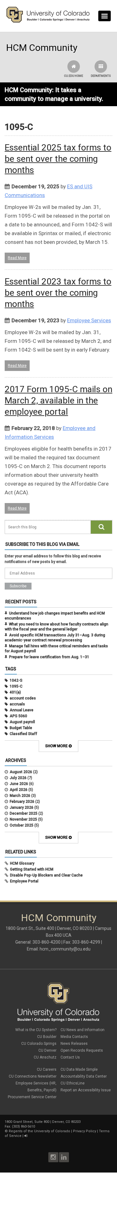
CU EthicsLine (73, 1083)
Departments (101, 75)
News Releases (74, 1043)
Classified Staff (23, 734)
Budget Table (21, 728)
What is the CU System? (35, 1030)
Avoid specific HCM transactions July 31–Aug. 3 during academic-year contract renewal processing (55, 637)
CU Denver (47, 1050)
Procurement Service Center (32, 1097)
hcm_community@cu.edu (65, 948)
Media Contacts (74, 1037)
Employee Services (89, 320)
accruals (17, 704)
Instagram (53, 1157)
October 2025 (21, 825)
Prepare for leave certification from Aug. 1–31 (49, 657)
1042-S (16, 680)
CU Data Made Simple (79, 1069)
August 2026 (21, 772)
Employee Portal (24, 881)
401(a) (15, 692)
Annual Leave (21, 710)
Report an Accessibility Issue (86, 1090)
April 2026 (18, 790)
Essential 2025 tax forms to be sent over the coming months (58, 158)
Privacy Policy (84, 1131)
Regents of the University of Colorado (39, 1131)
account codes (23, 698)
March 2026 (20, 795)
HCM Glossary (22, 863)
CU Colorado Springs (38, 1043)
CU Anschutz (45, 1057)
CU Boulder (46, 1037)
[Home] (48, 21)
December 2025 (23, 813)
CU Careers (46, 1069)
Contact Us (70, 1057)
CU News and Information (83, 1030)
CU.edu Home (73, 75)
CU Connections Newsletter (32, 1076)
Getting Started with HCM (31, 869)
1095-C (16, 686)
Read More (17, 258)
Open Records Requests (82, 1050)
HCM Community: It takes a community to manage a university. (54, 94)
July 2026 (18, 778)
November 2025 (23, 819)
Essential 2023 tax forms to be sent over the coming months (58, 292)
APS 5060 (18, 716)
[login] (25, 1136)
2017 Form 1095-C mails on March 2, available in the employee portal (58, 400)
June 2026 (19, 784)
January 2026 (21, 807)
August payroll (22, 722)
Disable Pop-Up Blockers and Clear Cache (46, 875)
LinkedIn (64, 1157)
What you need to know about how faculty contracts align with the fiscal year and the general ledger (56, 626)
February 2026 (22, 801)
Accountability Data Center (84, 1076)
